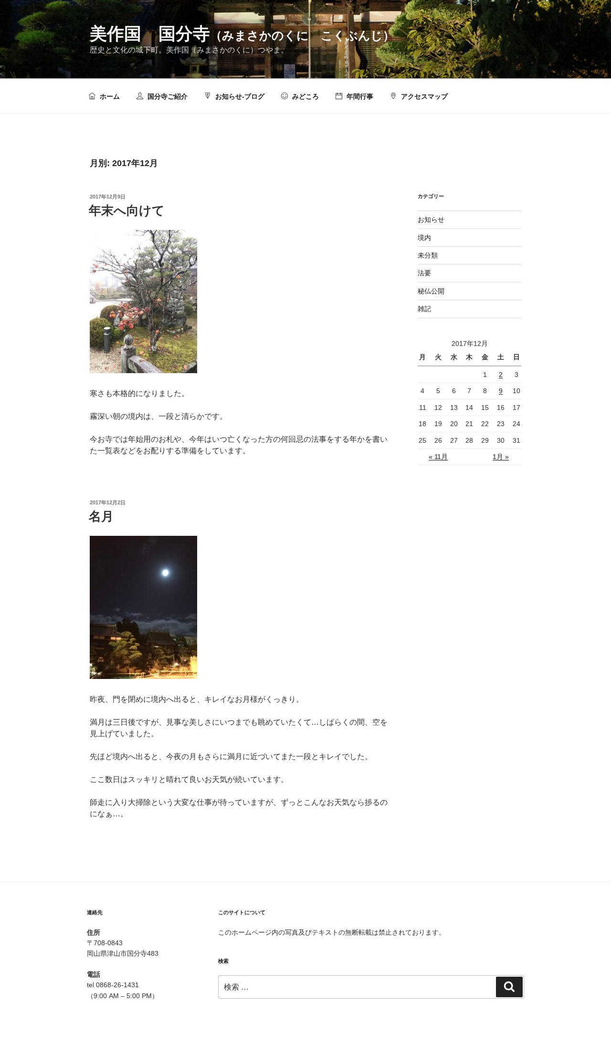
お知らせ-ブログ (238, 96)
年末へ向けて (127, 210)
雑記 (424, 309)
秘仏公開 (431, 291)
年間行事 (359, 96)
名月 (101, 516)
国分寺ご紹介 (167, 96)
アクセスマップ (423, 96)
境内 (424, 237)
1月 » (501, 456)
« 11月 (438, 456)
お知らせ (431, 219)
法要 (424, 273)
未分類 (428, 255)
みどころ (304, 96)
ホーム (109, 96)
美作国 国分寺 (242, 33)
